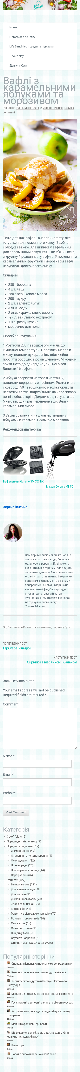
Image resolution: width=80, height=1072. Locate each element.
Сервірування (20, 875)
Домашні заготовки (23, 899)
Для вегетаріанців (23, 889)
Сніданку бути (61, 627)
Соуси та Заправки (23, 938)
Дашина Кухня (19, 65)
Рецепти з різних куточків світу (31, 913)
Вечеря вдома (20, 884)
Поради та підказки (19, 846)
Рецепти (12, 880)
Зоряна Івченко (53, 107)
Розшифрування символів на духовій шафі (38, 972)
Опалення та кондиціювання (29, 855)
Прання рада (19, 865)
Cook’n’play (16, 56)
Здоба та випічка (22, 903)
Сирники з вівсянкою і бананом (52, 662)
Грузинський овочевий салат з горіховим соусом (42, 1002)
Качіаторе (17, 1045)
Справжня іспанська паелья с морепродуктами (41, 963)
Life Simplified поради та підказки (32, 46)
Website (9, 793)
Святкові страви (21, 928)
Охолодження (20, 860)
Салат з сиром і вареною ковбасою (33, 1054)
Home (13, 27)
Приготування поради (25, 870)
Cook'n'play (14, 836)
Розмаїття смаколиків (37, 627)
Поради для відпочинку (22, 841)
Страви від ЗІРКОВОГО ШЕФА (30, 942)
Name (9, 756)
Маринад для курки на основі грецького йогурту (42, 993)
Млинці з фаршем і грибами (29, 1024)
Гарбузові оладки (17, 648)
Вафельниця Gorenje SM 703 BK (23, 481)
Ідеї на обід (18, 908)
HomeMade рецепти (23, 37)
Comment (10, 704)
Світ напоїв (18, 923)
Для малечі (18, 894)
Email (8, 774)
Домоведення (20, 850)
